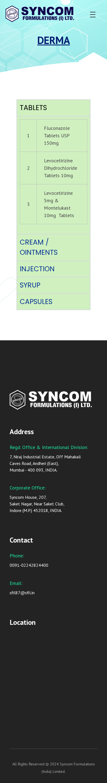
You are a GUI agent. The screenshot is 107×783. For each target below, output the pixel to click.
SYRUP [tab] (30, 285)
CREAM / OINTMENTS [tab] (39, 247)
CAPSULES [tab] (36, 301)
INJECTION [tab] (37, 269)
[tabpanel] (53, 175)
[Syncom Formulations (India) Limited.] (48, 14)
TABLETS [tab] (33, 108)
